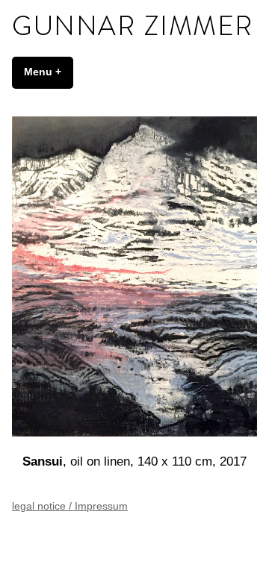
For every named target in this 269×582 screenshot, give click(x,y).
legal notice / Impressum (70, 506)
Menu (48, 72)
